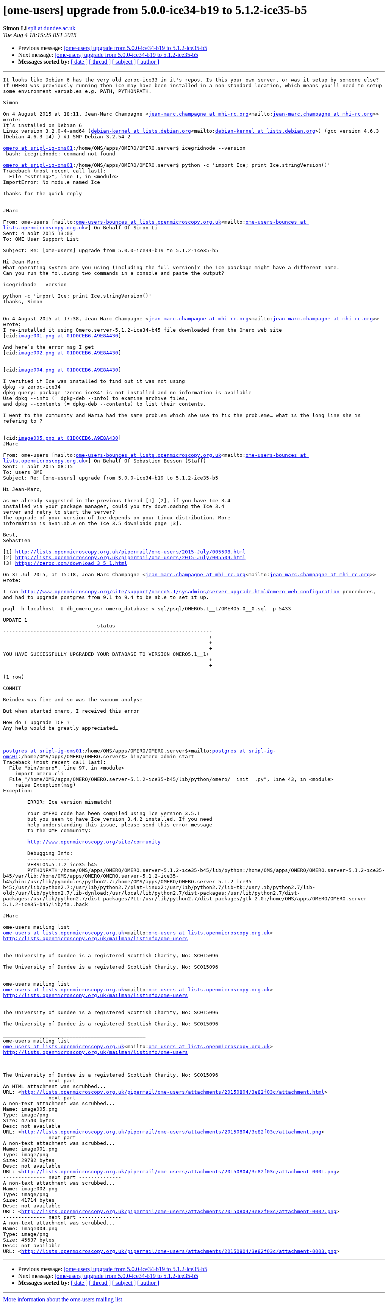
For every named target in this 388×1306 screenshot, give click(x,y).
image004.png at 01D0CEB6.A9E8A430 (68, 370)
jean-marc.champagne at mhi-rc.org (199, 114)
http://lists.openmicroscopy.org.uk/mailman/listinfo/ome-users (95, 938)
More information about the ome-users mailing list (62, 1299)
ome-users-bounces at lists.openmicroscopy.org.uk (148, 222)
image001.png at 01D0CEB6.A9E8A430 (68, 336)
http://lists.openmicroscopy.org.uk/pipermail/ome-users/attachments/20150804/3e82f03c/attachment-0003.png (178, 1251)
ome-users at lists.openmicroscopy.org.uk (63, 933)
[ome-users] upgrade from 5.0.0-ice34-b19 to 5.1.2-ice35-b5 (135, 48)
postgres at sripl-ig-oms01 (42, 751)
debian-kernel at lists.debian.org (141, 131)
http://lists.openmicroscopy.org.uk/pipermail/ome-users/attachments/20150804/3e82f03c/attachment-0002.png (178, 1211)
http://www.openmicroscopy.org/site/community (94, 842)
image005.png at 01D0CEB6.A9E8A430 (68, 438)
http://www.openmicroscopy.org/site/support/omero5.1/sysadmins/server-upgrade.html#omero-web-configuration (180, 591)
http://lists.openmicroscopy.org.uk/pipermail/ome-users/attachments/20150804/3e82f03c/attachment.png (171, 1132)
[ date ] (79, 61)
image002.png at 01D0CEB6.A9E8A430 (68, 353)
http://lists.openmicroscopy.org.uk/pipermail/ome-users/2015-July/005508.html (130, 552)
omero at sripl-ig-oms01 (38, 148)
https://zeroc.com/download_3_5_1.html (71, 563)
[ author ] (148, 61)
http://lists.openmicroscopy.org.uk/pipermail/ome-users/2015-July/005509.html (130, 557)
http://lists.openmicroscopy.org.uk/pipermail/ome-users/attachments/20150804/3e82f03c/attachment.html (172, 1092)
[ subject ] (124, 61)
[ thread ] (100, 61)
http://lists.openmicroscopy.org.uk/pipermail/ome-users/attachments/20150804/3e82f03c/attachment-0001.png (178, 1171)
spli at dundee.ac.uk (51, 28)
